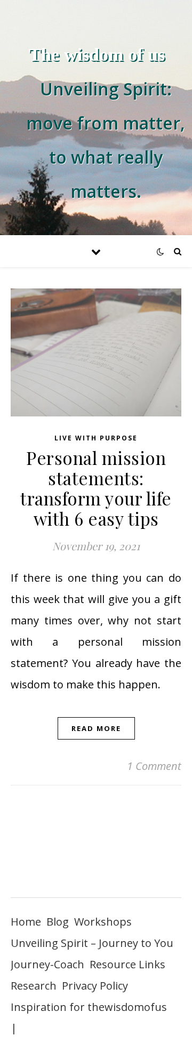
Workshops (103, 921)
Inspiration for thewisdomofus (89, 1007)
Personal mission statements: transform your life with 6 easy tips (96, 488)
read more (96, 728)
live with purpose (96, 438)
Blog (57, 921)
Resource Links (127, 964)
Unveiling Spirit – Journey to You (92, 943)
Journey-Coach (47, 964)
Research (34, 985)
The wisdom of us (97, 54)
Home (26, 921)
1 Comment (154, 766)
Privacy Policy (95, 985)
